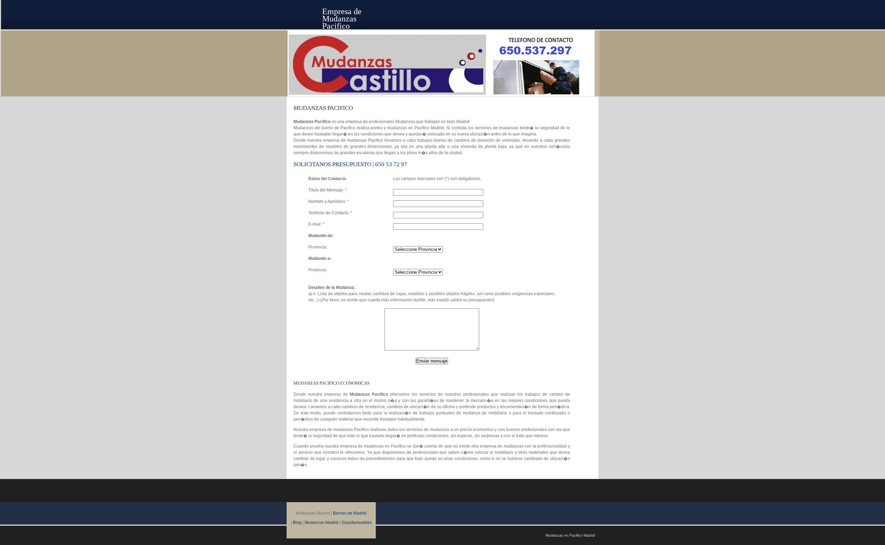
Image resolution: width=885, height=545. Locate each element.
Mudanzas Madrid (321, 522)
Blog (297, 522)
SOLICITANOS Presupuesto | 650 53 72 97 (350, 164)
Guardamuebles (357, 522)
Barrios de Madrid (349, 513)
